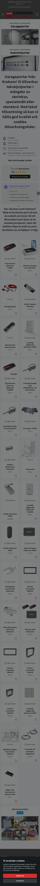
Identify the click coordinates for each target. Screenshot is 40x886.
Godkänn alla (20, 876)
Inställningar (20, 881)
